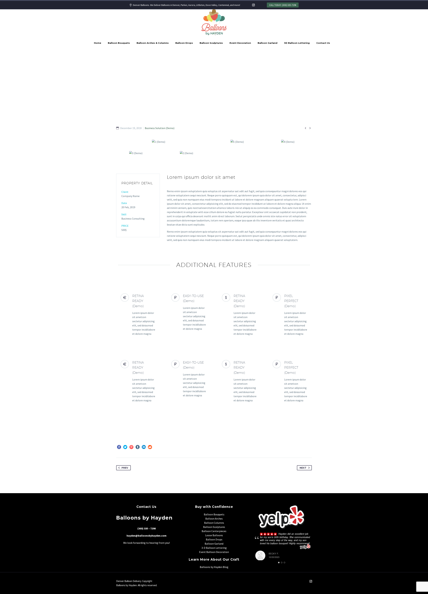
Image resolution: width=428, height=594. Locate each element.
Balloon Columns (214, 522)
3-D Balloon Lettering (214, 547)
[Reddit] (150, 447)
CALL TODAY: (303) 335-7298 (282, 5)
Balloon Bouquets (119, 43)
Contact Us (323, 43)
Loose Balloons (214, 535)
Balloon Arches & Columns (153, 43)
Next (303, 467)
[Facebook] (119, 447)
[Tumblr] (138, 447)
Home (97, 43)
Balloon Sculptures (211, 43)
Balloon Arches (214, 518)
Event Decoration (240, 43)
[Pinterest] (131, 447)
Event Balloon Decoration (214, 552)
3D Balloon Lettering (297, 43)
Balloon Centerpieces (214, 531)
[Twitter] (125, 447)
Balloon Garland (267, 43)
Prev (125, 467)
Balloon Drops (184, 43)
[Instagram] (253, 5)
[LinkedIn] (144, 447)
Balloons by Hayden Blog (214, 567)
